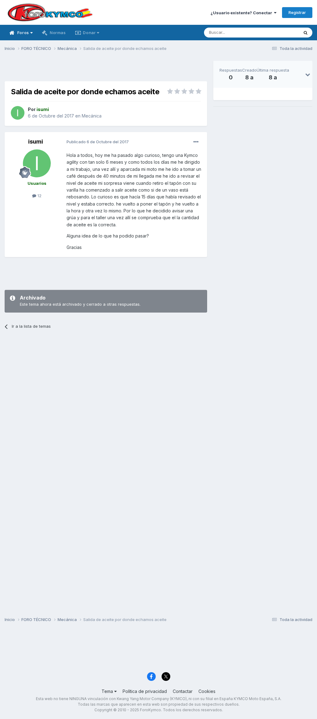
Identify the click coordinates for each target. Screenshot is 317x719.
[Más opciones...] (196, 142)
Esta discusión (277, 32)
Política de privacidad (145, 691)
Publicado (98, 141)
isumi (35, 141)
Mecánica (92, 115)
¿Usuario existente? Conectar (242, 12)
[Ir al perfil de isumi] (17, 113)
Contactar (183, 691)
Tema (108, 691)
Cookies (206, 691)
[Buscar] (305, 33)
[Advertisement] (105, 70)
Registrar (297, 12)
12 (38, 195)
